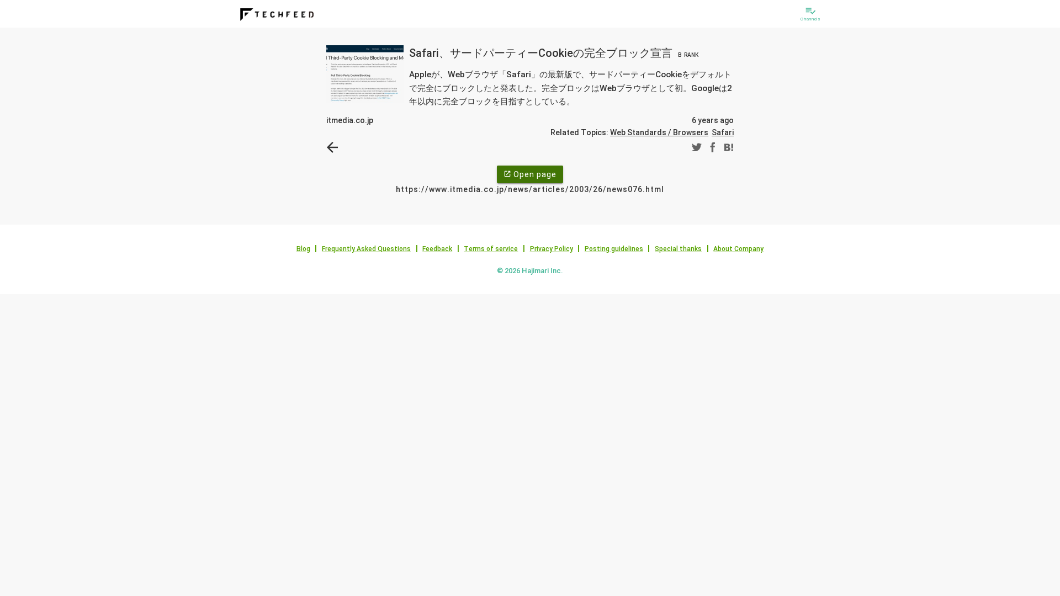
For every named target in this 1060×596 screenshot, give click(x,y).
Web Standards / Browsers (659, 132)
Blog (303, 249)
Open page (530, 174)
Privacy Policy (551, 249)
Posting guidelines (614, 249)
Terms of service (491, 249)
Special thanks (678, 249)
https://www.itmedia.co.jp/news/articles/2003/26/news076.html (530, 189)
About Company (738, 249)
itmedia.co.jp (349, 120)
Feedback (437, 249)
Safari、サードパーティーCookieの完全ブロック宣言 (553, 53)
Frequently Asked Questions (366, 249)
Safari (723, 132)
